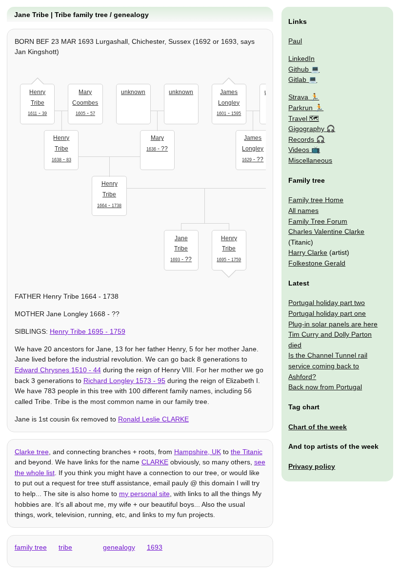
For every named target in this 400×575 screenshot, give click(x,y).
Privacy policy (311, 466)
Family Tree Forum (317, 221)
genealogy (119, 547)
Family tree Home (315, 200)
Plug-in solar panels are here (333, 324)
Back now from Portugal (325, 387)
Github (298, 69)
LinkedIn (301, 58)
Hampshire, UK (197, 452)
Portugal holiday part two (326, 303)
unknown (133, 92)
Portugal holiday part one (327, 313)
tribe (65, 547)
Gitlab (297, 79)
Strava (298, 97)
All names (303, 210)
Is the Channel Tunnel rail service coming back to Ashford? (327, 365)
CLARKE (154, 462)
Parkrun (300, 108)
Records (301, 139)
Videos (298, 149)
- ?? (157, 143)
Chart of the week (317, 427)
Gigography (306, 129)
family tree (31, 547)
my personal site (144, 494)
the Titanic (246, 452)
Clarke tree (32, 452)
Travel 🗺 (303, 118)
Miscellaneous (310, 160)
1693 (154, 547)
